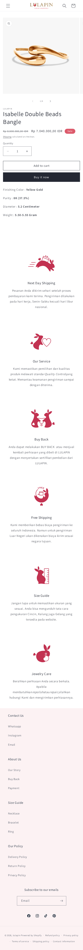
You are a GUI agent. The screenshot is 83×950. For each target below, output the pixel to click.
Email (11, 744)
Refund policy (52, 935)
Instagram (14, 735)
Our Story (14, 770)
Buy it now (41, 177)
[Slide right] (50, 101)
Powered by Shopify (31, 935)
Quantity (8, 143)
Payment (13, 788)
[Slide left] (32, 101)
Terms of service (20, 941)
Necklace (14, 813)
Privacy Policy (17, 875)
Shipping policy (41, 941)
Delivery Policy (17, 857)
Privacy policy (70, 935)
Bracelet (13, 822)
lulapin (17, 935)
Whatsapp (14, 726)
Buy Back (14, 779)
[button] (8, 5)
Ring (11, 831)
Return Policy (17, 866)
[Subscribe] (61, 901)
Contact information (64, 941)
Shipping (7, 136)
